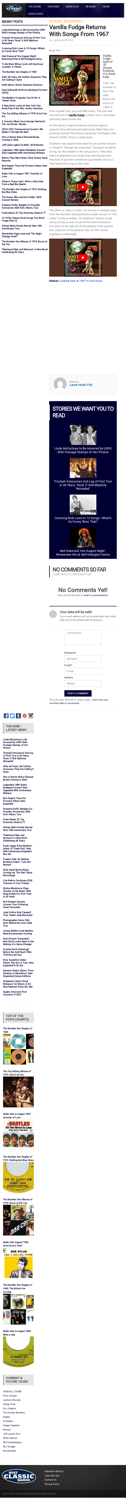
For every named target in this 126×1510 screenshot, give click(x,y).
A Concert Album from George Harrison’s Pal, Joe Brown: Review (23, 123)
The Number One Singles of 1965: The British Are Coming (17, 1288)
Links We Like (52, 1475)
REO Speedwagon (12, 1442)
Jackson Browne (12, 1400)
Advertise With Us (54, 1471)
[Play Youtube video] (83, 187)
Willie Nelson (10, 1438)
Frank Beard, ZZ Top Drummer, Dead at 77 (24, 212)
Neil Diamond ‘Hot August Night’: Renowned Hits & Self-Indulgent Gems (22, 57)
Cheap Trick (9, 1404)
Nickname (70, 652)
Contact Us (51, 1479)
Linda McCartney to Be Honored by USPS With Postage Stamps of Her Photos (23, 31)
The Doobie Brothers (14, 1412)
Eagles (6, 1417)
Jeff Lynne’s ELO (11, 1434)
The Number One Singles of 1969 (19, 72)
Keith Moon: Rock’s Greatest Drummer (22, 84)
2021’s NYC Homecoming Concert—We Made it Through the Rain (22, 130)
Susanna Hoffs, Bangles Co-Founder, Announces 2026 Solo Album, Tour (21, 206)
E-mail (68, 665)
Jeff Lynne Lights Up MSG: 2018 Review (22, 145)
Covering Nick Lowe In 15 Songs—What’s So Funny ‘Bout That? (23, 50)
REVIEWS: (56, 21)
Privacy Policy (52, 1484)
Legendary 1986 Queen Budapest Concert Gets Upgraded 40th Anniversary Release (23, 151)
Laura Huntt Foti (63, 40)
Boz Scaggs (9, 1446)
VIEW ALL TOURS (12, 1391)
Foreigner (8, 1421)
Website (68, 677)
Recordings (73, 21)
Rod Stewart (9, 1450)
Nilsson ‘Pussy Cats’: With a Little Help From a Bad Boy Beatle (22, 183)
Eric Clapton (9, 1408)
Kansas (7, 1429)
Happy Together (11, 1425)
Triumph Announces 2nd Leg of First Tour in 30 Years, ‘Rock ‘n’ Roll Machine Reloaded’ (23, 40)
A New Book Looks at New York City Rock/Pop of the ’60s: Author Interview (22, 107)
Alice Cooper (10, 1395)
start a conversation (96, 595)
